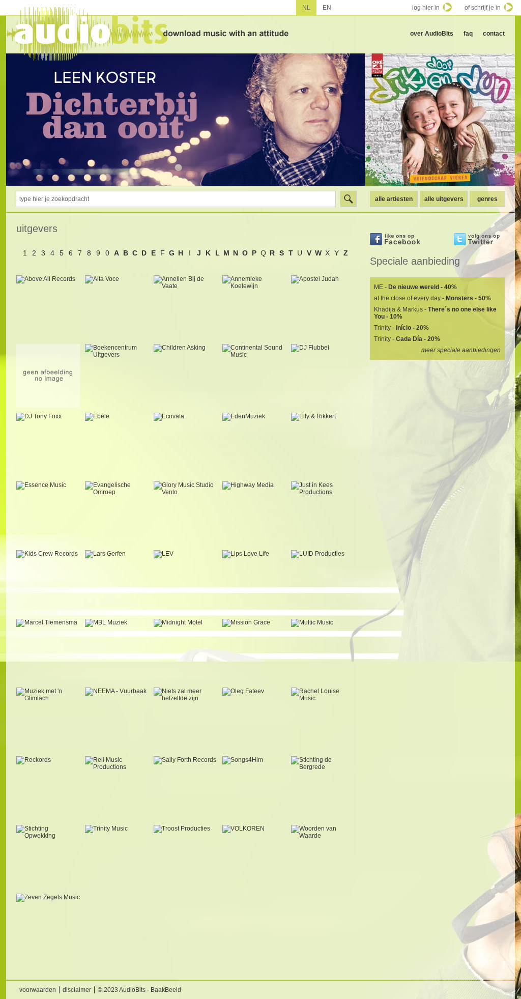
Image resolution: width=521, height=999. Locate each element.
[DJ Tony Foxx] (48, 444)
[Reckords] (48, 788)
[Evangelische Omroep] (117, 513)
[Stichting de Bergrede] (323, 788)
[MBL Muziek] (117, 650)
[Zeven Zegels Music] (48, 925)
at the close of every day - (432, 298)
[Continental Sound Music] (254, 376)
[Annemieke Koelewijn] (254, 307)
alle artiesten (394, 199)
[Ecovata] (185, 444)
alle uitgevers (444, 199)
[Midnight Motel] (185, 650)
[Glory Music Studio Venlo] (185, 513)
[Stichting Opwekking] (48, 857)
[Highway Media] (254, 513)
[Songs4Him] (254, 788)
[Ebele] (117, 444)
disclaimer (77, 989)
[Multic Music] (323, 650)
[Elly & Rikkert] (323, 444)
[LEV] (185, 582)
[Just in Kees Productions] (323, 513)
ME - (415, 287)
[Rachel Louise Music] (323, 719)
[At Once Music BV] (48, 376)
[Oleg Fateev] (254, 719)
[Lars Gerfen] (117, 582)
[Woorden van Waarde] (323, 857)
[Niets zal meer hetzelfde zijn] (185, 719)
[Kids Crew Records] (48, 582)
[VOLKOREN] (254, 857)
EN (327, 7)
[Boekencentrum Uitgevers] (117, 376)
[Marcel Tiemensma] (48, 650)
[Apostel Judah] (323, 307)
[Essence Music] (48, 513)
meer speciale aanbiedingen (461, 350)
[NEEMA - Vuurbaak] (117, 719)
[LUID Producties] (323, 582)
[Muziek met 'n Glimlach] (48, 719)
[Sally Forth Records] (185, 788)
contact (494, 33)
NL (306, 7)
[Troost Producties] (185, 857)
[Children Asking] (185, 376)
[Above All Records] (48, 307)
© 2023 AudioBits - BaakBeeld (139, 989)
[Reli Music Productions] (117, 788)
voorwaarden (37, 989)
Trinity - (401, 327)
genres (487, 199)
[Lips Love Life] (254, 582)
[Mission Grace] (254, 650)
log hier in (426, 7)
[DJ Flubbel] (323, 376)
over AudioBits (431, 33)
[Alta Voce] (117, 307)
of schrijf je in (483, 7)
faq (468, 33)
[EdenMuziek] (254, 444)
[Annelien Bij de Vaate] (185, 307)
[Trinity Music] (117, 857)
